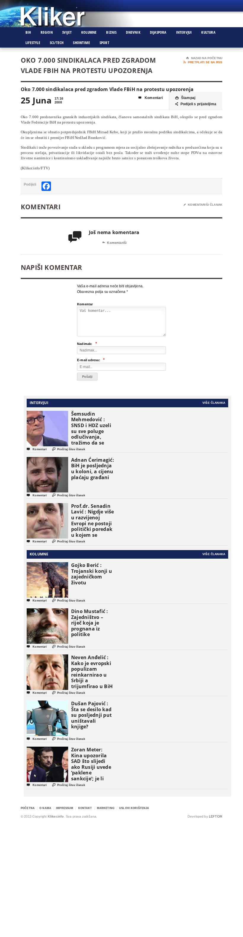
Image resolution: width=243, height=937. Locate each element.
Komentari (150, 98)
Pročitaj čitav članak (68, 449)
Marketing (105, 808)
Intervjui (184, 32)
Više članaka (213, 402)
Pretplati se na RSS (202, 62)
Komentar (85, 304)
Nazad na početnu (204, 58)
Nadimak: (87, 343)
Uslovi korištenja (134, 808)
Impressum (64, 808)
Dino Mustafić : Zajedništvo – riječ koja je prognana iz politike (89, 623)
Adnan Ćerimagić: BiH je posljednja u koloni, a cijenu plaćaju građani (92, 469)
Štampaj (185, 98)
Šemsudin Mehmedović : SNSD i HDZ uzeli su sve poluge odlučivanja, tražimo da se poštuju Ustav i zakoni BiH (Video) (91, 437)
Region (47, 32)
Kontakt (85, 808)
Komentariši (114, 242)
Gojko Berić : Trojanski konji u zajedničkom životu (91, 574)
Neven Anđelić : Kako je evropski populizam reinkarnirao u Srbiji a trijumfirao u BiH (92, 672)
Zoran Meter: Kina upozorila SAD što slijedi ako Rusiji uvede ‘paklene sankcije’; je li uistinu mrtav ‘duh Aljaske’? (91, 769)
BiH (28, 32)
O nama (45, 808)
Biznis (111, 32)
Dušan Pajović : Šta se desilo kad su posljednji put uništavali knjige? (91, 715)
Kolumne (89, 32)
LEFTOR (215, 816)
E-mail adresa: (91, 360)
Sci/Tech (57, 42)
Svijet (67, 32)
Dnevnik (133, 32)
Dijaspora (158, 32)
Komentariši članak (202, 204)
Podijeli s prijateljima (195, 104)
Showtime (81, 42)
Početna (28, 808)
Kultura (208, 32)
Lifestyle (32, 42)
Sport (104, 42)
